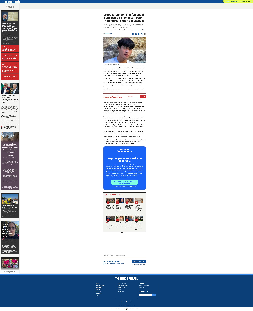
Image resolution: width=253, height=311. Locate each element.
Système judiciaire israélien (120, 255)
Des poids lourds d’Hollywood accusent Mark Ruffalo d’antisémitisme (129, 225)
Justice (111, 255)
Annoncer (119, 289)
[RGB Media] (127, 309)
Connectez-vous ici (141, 264)
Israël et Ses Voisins (100, 285)
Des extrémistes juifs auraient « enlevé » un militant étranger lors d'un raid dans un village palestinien (9, 57)
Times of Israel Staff (7, 210)
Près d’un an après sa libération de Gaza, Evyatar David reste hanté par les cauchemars (8, 127)
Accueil (97, 283)
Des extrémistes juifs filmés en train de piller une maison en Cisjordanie (10, 182)
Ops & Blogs (98, 291)
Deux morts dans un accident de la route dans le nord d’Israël (9, 207)
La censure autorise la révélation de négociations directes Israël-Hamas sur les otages (119, 208)
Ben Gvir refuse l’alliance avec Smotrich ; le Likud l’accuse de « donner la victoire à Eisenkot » (9, 246)
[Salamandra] (138, 308)
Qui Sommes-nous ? (121, 287)
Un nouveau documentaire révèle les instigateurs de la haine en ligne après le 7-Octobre (139, 208)
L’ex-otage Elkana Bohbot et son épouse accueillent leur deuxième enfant (129, 207)
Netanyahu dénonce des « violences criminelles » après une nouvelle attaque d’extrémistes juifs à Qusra (9, 27)
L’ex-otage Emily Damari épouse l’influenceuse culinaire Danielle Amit (119, 225)
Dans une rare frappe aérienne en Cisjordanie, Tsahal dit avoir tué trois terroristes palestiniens (10, 176)
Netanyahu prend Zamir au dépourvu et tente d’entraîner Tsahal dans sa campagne (110, 225)
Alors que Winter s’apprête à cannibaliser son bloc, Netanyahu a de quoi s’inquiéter (9, 241)
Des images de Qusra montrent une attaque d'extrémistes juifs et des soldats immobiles (9, 49)
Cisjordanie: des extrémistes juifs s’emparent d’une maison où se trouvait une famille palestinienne (9, 171)
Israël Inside (106, 255)
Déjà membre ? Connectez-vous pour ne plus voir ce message (124, 186)
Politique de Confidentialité (123, 285)
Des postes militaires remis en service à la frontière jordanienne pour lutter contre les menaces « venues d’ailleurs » (10, 148)
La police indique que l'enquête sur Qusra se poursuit (9, 77)
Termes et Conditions (122, 283)
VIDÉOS (97, 295)
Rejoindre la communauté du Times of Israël (124, 182)
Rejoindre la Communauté (232, 1)
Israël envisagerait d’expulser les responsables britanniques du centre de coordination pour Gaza (139, 226)
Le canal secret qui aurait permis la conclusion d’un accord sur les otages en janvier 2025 (10, 99)
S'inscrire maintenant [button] (139, 261)
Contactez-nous (121, 291)
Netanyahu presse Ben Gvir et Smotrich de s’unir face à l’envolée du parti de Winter (9, 251)
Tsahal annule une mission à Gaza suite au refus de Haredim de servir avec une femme (110, 207)
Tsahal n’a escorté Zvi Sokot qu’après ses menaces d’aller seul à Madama (9, 187)
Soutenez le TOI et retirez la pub (246, 1)
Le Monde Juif (99, 287)
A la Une (97, 298)
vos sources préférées (140, 29)
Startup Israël (99, 293)
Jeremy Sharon (108, 33)
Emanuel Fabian (10, 155)
